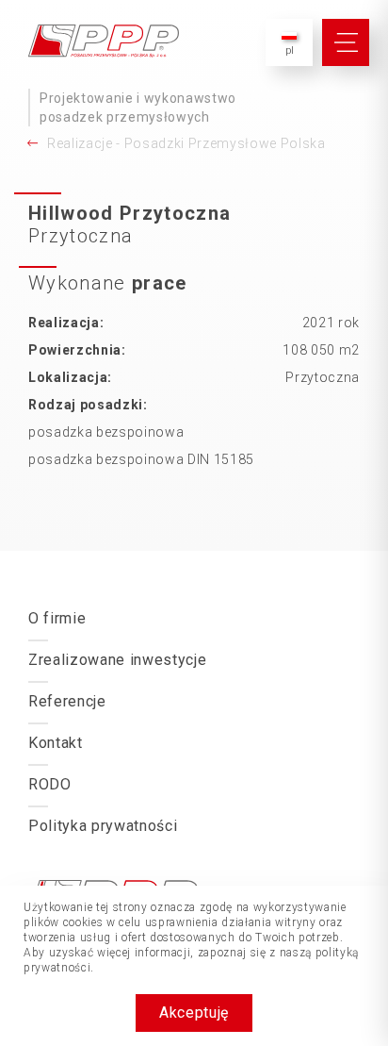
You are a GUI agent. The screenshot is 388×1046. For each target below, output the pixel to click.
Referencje (67, 701)
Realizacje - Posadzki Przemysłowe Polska (186, 143)
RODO (50, 784)
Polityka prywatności (102, 826)
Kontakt (55, 743)
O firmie (57, 618)
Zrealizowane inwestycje (117, 660)
